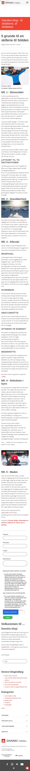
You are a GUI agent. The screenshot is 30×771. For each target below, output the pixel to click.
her (18, 590)
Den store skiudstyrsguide (12, 684)
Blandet (8, 700)
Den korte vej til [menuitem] (7, 721)
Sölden (6, 98)
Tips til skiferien (10, 696)
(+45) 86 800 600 (7, 749)
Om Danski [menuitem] (5, 715)
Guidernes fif (11, 522)
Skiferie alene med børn (11, 676)
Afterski (10, 520)
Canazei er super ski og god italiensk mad (16, 687)
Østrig (22, 220)
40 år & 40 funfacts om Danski (13, 682)
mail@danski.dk (5, 647)
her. (19, 607)
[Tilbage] (11, 3)
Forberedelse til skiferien (13, 698)
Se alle (3, 708)
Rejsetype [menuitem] (5, 731)
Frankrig (8, 705)
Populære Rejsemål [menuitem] (8, 726)
